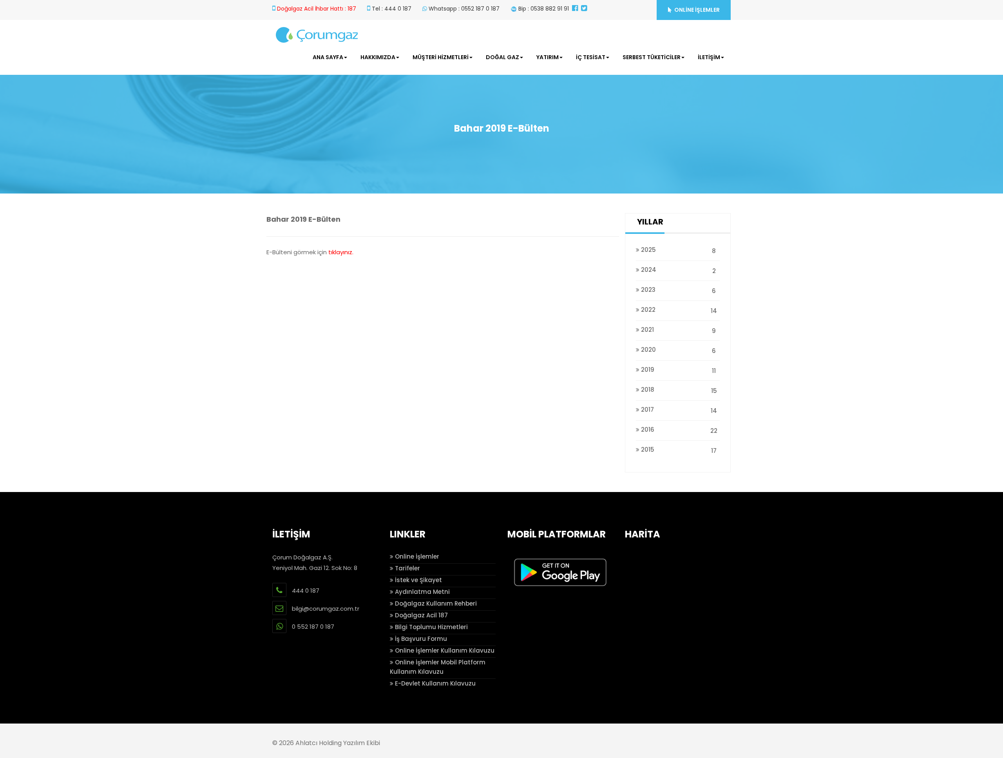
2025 (677, 250)
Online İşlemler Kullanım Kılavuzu (443, 650)
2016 (678, 430)
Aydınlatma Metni (421, 592)
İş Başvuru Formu (420, 639)
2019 (677, 370)
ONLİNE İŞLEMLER (696, 10)
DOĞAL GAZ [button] (502, 57)
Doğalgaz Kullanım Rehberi (435, 603)
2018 (678, 390)
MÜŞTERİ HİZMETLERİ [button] (441, 57)
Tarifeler (406, 568)
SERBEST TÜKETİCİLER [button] (652, 57)
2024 (677, 270)
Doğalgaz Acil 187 (420, 615)
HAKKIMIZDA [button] (377, 57)
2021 (677, 330)
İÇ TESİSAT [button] (590, 57)
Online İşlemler (416, 556)
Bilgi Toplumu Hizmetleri (430, 627)
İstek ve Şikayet (417, 580)
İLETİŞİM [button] (709, 57)
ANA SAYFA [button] (328, 57)
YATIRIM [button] (547, 57)
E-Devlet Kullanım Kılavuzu (434, 683)
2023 (677, 290)
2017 (678, 410)
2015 (678, 450)
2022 (678, 310)
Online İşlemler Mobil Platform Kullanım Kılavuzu (437, 667)
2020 (677, 350)
